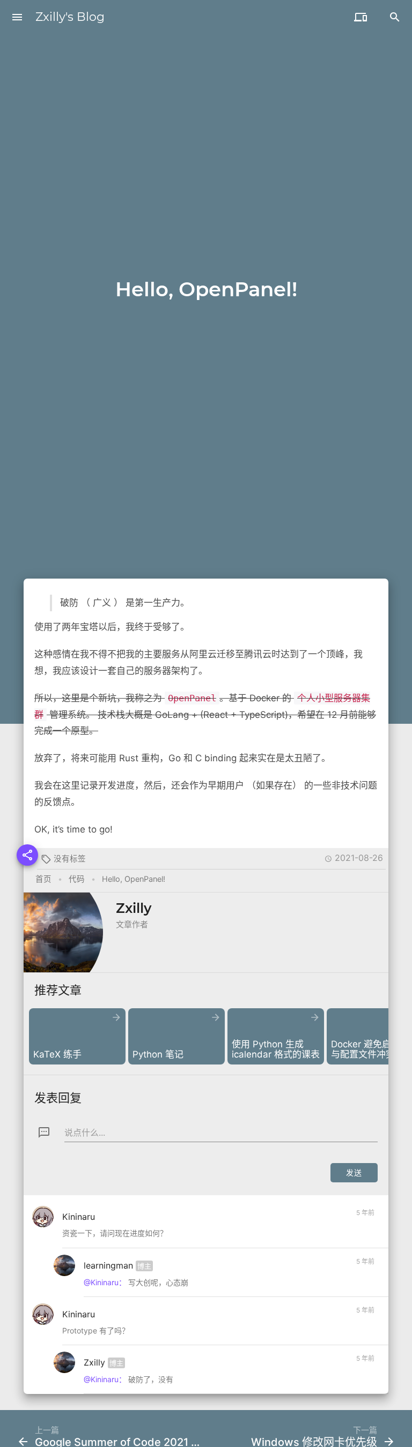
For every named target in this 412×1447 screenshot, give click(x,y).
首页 (43, 879)
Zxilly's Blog (70, 17)
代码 (77, 879)
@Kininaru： (105, 1282)
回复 (361, 1236)
